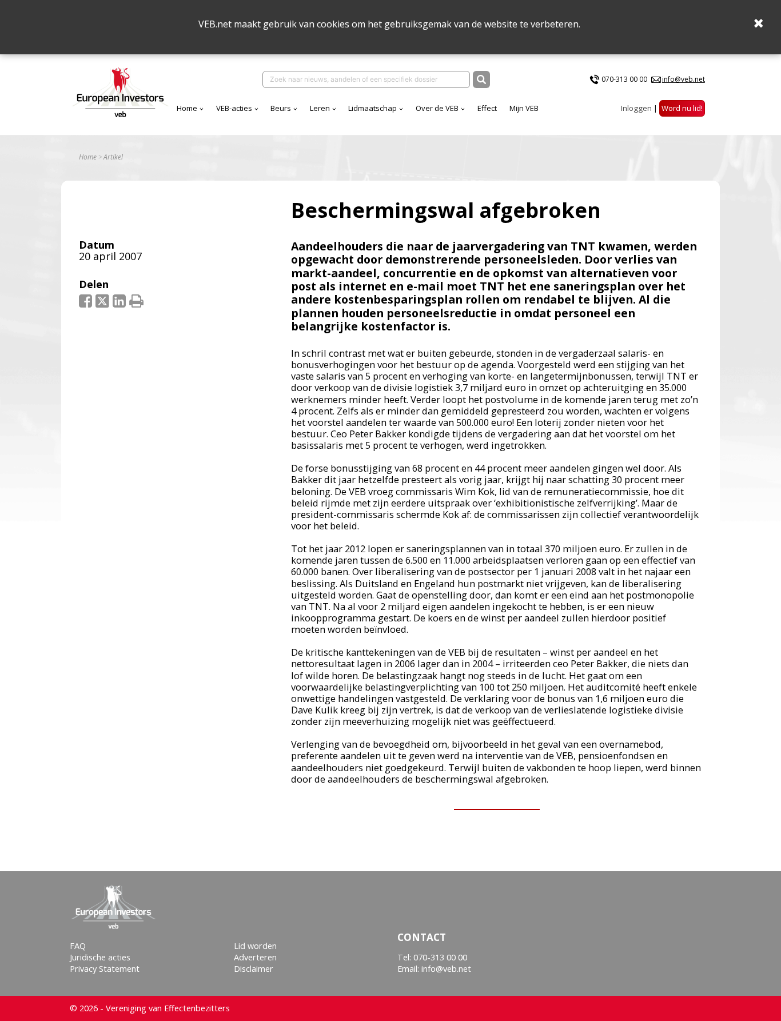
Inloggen (636, 108)
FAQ (78, 945)
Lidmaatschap (372, 108)
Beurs (280, 108)
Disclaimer (253, 968)
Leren (320, 108)
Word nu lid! (682, 108)
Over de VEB (437, 108)
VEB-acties (234, 108)
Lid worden (255, 945)
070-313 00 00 (624, 79)
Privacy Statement (105, 968)
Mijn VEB (524, 108)
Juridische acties (100, 957)
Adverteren (255, 957)
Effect (487, 108)
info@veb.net (683, 79)
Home (187, 108)
